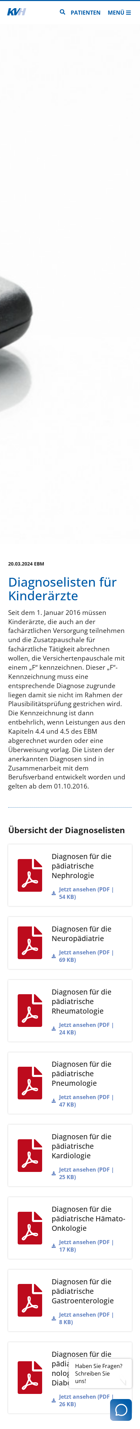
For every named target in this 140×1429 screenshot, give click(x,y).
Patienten (86, 12)
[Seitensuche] (62, 12)
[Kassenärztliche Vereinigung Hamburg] (16, 12)
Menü (116, 12)
